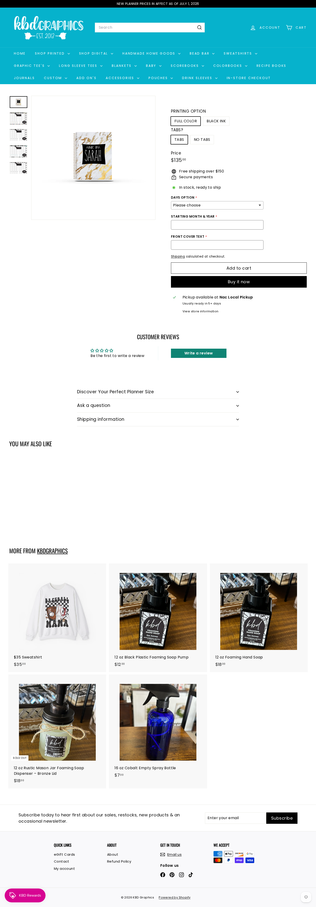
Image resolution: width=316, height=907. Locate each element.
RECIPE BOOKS (272, 65)
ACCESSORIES (121, 78)
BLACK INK (216, 121)
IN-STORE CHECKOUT (249, 78)
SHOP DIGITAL (94, 53)
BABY (152, 65)
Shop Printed (50, 53)
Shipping (178, 256)
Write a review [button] (198, 353)
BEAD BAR (200, 53)
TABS (179, 139)
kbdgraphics (52, 550)
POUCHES (159, 78)
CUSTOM (54, 78)
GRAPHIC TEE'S (30, 65)
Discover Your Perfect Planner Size (115, 392)
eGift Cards (64, 854)
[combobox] (150, 27)
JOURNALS (24, 78)
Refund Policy (119, 861)
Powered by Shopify (174, 897)
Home (20, 53)
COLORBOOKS (228, 65)
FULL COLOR (185, 121)
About (112, 854)
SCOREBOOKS (186, 65)
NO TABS (202, 139)
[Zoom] (93, 158)
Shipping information (100, 419)
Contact (61, 861)
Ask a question (93, 405)
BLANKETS (122, 65)
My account (64, 868)
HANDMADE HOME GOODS (149, 53)
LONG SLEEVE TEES (79, 65)
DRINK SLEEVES (198, 78)
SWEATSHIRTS (239, 53)
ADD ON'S (86, 78)
